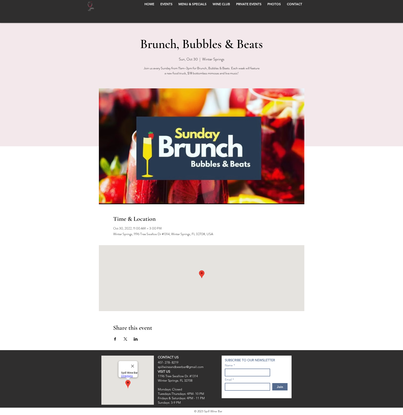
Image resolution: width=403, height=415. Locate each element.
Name (229, 365)
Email (228, 379)
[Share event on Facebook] (115, 339)
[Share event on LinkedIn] (136, 339)
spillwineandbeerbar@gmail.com (181, 367)
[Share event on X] (125, 339)
